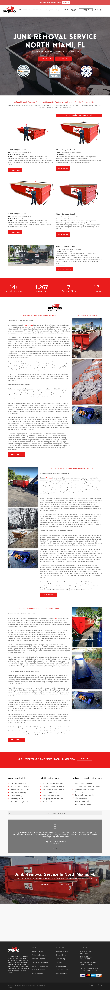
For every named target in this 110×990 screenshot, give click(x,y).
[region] (55, 836)
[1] (53, 848)
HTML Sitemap (39, 985)
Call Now (66, 2)
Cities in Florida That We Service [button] (56, 813)
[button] (46, 59)
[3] (56, 848)
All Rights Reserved (30, 985)
